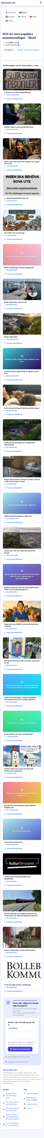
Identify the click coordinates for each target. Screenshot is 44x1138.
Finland (24, 17)
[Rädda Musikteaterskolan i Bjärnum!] (22, 509)
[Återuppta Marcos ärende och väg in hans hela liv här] (22, 654)
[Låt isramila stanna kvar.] (22, 835)
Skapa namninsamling (21, 1049)
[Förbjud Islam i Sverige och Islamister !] (22, 727)
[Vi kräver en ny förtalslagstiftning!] (22, 85)
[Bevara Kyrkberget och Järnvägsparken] (22, 260)
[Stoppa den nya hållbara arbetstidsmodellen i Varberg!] (22, 618)
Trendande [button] (8, 50)
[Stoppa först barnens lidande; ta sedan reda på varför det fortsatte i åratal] (22, 473)
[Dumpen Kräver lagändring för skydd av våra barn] (22, 365)
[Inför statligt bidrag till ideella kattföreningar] (22, 401)
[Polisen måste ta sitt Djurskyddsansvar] (22, 119)
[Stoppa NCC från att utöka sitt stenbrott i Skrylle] (22, 544)
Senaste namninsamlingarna (28, 50)
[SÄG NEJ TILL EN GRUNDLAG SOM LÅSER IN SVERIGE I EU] (22, 799)
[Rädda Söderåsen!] (22, 329)
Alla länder (12, 12)
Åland (24, 12)
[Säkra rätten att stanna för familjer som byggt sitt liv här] (22, 155)
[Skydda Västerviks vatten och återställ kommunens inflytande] (22, 762)
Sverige (11, 21)
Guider (6, 1089)
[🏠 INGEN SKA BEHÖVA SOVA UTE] (22, 191)
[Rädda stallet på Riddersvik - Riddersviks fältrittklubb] (22, 436)
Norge (35, 17)
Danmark (12, 17)
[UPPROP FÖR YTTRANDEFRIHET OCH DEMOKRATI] (22, 870)
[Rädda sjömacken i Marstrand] (22, 295)
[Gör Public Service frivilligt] (22, 225)
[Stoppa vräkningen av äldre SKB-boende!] (22, 943)
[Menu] (41, 3)
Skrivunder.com (8, 3)
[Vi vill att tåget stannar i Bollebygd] (22, 977)
